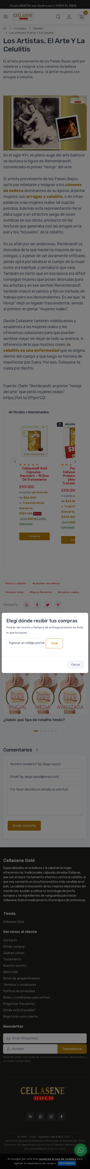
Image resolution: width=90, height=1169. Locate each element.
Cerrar (75, 664)
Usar (54, 643)
